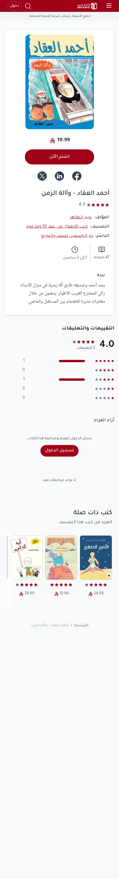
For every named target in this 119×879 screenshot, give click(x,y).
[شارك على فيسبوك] (77, 176)
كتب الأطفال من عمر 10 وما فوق (56, 227)
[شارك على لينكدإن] (59, 176)
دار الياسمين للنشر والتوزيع (67, 236)
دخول (14, 6)
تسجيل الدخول (59, 450)
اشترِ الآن (59, 157)
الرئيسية (81, 626)
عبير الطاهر (81, 217)
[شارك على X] (42, 176)
